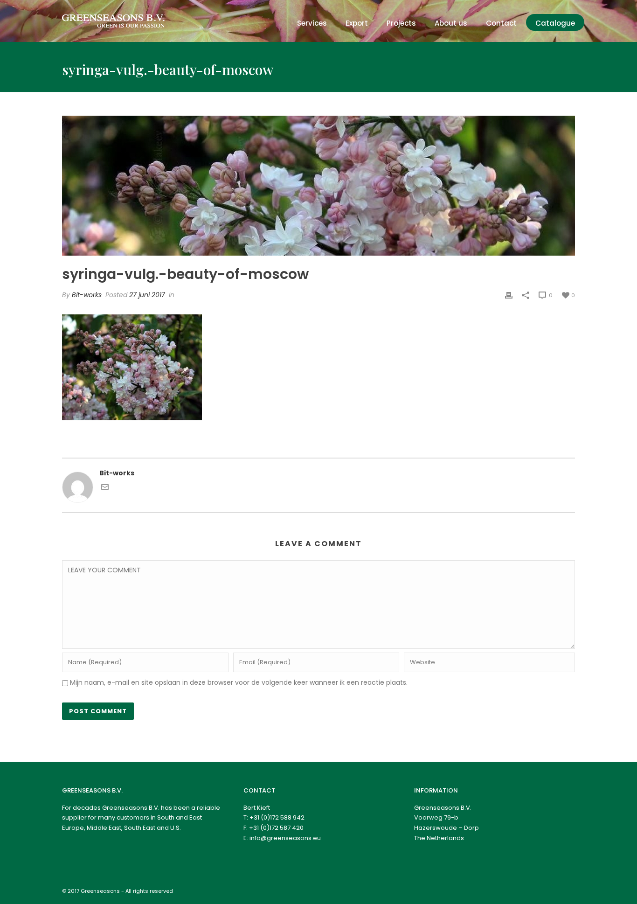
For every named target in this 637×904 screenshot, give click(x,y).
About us (451, 23)
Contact (501, 23)
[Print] (508, 295)
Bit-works (87, 294)
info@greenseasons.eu (285, 838)
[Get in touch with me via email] (105, 488)
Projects (401, 23)
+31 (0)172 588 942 (277, 817)
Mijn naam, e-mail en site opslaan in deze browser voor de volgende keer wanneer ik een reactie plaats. (239, 682)
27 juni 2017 (147, 294)
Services (312, 23)
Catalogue (555, 23)
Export (357, 23)
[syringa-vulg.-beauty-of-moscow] (318, 186)
